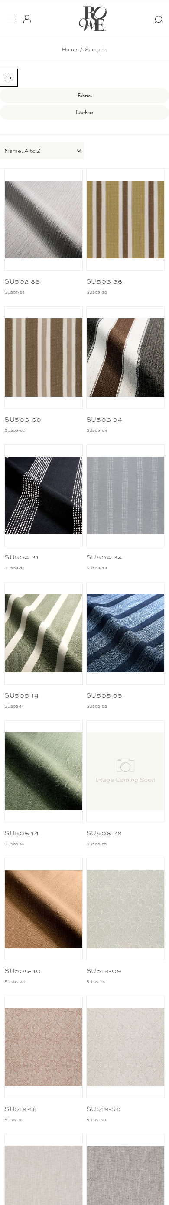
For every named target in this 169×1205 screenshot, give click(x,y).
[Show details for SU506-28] (126, 771)
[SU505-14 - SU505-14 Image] (44, 633)
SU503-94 (104, 419)
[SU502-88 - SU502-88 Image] (44, 219)
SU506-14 (21, 833)
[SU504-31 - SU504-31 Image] (44, 495)
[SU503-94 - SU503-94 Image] (126, 357)
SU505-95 (104, 695)
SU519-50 (103, 1109)
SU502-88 (22, 281)
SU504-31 (21, 557)
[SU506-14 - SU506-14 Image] (44, 771)
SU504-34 (104, 557)
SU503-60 (23, 419)
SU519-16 (20, 1109)
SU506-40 (22, 971)
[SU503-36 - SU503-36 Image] (126, 219)
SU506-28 (104, 833)
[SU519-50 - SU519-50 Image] (126, 1046)
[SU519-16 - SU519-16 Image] (44, 1046)
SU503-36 (104, 281)
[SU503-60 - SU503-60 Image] (44, 357)
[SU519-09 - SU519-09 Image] (126, 909)
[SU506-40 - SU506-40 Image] (44, 909)
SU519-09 (104, 971)
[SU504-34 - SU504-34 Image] (126, 495)
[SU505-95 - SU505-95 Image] (126, 633)
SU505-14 (21, 695)
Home (69, 49)
